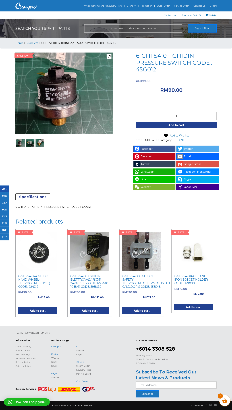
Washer (55, 358)
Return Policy (22, 354)
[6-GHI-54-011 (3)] (40, 143)
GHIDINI (178, 140)
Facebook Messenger (197, 171)
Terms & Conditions (25, 358)
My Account (170, 15)
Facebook (147, 148)
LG (77, 346)
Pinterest (146, 156)
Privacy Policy (22, 362)
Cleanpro (56, 346)
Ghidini (80, 362)
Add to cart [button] (37, 310)
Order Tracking (23, 346)
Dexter (54, 354)
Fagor (54, 373)
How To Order (181, 5)
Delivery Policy (23, 366)
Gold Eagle (82, 381)
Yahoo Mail (190, 187)
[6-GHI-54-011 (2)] (30, 143)
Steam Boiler (83, 365)
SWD (54, 362)
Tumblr (145, 164)
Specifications (32, 197)
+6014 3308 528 (155, 349)
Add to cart (176, 125)
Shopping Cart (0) (191, 15)
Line (143, 179)
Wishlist (212, 15)
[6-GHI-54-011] (20, 143)
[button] (27, 402)
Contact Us (199, 5)
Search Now (202, 28)
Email (187, 156)
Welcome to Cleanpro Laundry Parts (103, 5)
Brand (130, 5)
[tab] (32, 196)
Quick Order (163, 5)
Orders (213, 5)
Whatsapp (147, 171)
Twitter (188, 148)
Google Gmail (192, 164)
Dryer (54, 365)
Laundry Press (83, 369)
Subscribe (148, 393)
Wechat (146, 187)
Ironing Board (83, 373)
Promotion (146, 5)
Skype (188, 179)
